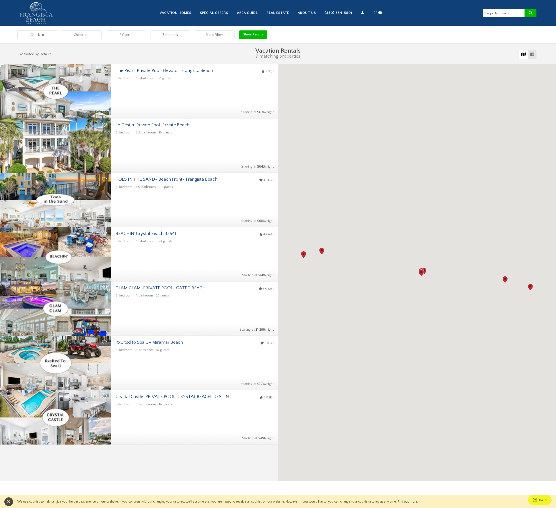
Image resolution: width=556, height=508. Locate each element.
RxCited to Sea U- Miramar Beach (149, 342)
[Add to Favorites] (104, 71)
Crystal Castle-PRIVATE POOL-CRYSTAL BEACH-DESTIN (172, 396)
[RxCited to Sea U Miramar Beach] (55, 363)
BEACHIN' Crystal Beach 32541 (146, 233)
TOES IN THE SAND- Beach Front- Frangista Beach (166, 179)
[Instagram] (376, 13)
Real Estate (277, 13)
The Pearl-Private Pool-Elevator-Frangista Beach (164, 70)
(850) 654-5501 (338, 13)
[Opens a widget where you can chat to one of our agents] (540, 500)
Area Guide (247, 13)
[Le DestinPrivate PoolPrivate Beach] (55, 145)
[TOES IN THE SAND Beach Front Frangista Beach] (55, 200)
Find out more (407, 501)
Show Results (253, 34)
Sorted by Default (37, 54)
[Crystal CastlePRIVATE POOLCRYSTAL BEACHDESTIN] (55, 417)
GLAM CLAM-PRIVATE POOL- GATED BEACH (161, 288)
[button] (421, 272)
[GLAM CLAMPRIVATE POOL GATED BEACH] (55, 308)
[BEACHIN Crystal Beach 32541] (55, 254)
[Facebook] (380, 13)
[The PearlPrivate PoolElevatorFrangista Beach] (55, 91)
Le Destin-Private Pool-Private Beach (152, 125)
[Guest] (363, 13)
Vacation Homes (175, 13)
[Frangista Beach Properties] (36, 23)
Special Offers (214, 13)
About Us (307, 13)
